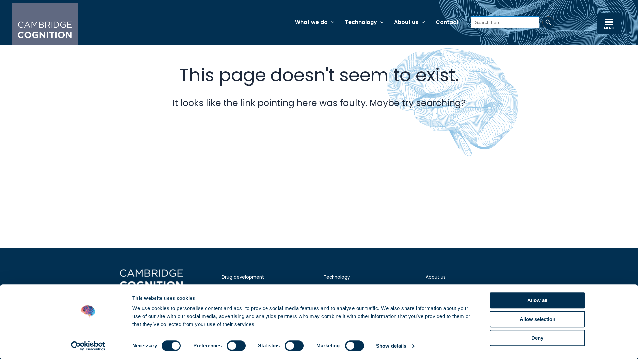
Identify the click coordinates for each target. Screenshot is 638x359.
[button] (331, 22)
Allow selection (537, 319)
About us (436, 277)
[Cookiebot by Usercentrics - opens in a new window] (88, 346)
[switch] (236, 345)
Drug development (243, 277)
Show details (391, 346)
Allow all (537, 300)
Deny (537, 338)
